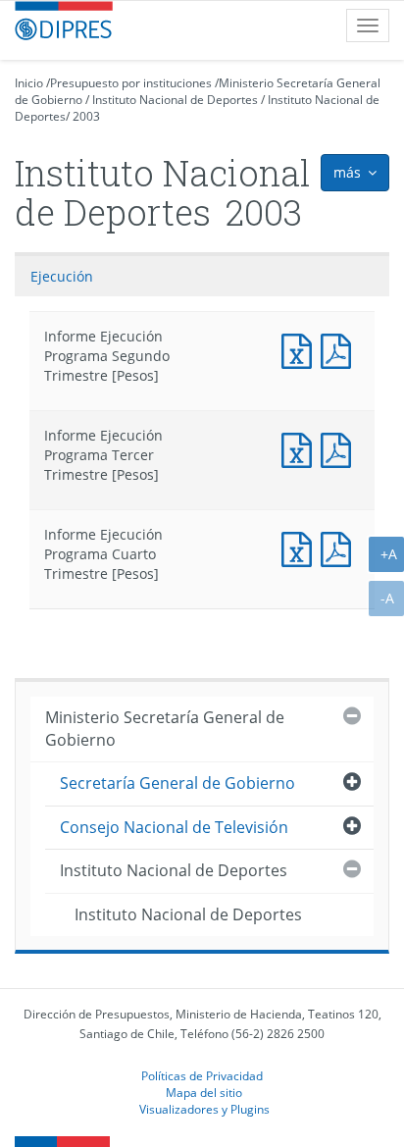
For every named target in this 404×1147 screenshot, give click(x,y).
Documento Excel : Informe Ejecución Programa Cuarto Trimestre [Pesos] (301, 547)
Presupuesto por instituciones (131, 83)
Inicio (29, 83)
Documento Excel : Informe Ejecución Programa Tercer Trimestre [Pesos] (301, 448)
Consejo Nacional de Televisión (174, 827)
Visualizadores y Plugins (204, 1109)
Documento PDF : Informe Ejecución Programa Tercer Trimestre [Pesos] (340, 448)
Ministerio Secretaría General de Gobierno (164, 728)
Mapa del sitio (204, 1092)
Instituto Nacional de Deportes (175, 99)
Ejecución (61, 276)
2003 (86, 116)
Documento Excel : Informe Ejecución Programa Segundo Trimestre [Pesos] (301, 349)
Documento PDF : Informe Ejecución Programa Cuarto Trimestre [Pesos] (340, 547)
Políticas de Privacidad (202, 1075)
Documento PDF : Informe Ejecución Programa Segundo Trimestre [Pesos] (340, 349)
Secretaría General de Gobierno (177, 783)
